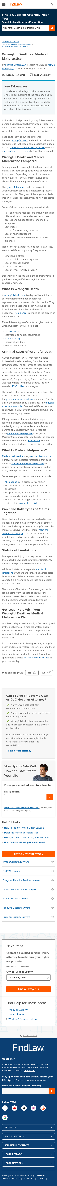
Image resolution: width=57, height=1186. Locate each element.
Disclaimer (28, 1178)
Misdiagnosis (12, 481)
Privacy (15, 1178)
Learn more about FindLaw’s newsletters (21, 807)
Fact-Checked (41, 74)
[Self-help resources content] (52, 1145)
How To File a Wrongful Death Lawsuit (24, 827)
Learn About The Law (10, 42)
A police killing (12, 338)
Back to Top (30, 1035)
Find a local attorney (19, 750)
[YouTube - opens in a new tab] (14, 1108)
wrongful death (20, 140)
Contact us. (29, 1070)
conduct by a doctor (40, 456)
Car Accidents (16, 1014)
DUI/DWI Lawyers (12, 871)
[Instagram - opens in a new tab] (33, 1108)
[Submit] (49, 797)
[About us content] (52, 1127)
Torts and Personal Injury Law (15, 47)
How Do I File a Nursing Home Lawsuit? (24, 842)
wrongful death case (15, 295)
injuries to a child (28, 503)
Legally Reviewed (16, 74)
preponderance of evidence (20, 399)
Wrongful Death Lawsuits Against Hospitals (27, 837)
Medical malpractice (12, 456)
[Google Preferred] (5, 1117)
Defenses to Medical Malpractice (21, 832)
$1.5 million (34, 440)
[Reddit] (43, 1108)
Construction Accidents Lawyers (19, 889)
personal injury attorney (36, 657)
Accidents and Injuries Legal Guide (16, 44)
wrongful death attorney (17, 151)
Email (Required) (12, 791)
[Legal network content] (52, 1163)
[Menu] (4, 4)
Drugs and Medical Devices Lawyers (21, 880)
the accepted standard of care (27, 463)
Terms (5, 1178)
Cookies (40, 1178)
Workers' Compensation (22, 1019)
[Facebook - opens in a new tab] (5, 1108)
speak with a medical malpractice (27, 147)
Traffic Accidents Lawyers (16, 898)
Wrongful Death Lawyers (16, 861)
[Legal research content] (52, 1154)
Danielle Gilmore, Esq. (15, 64)
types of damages (16, 187)
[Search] (52, 4)
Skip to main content (28, 3)
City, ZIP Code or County (19, 971)
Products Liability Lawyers (16, 907)
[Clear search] (47, 977)
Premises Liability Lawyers (16, 916)
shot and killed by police (20, 433)
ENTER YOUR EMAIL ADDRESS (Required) (21, 1085)
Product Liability (18, 1009)
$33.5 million (18, 386)
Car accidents (12, 331)
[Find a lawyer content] (52, 1136)
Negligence (20, 312)
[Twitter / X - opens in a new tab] (24, 1108)
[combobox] (28, 977)
